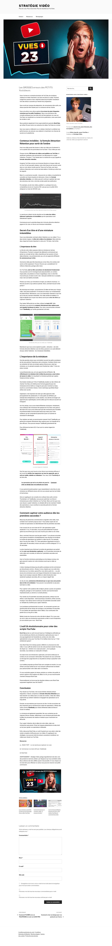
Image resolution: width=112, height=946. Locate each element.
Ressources (29, 16)
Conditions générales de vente (26, 932)
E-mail (21, 866)
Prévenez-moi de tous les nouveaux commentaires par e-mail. (37, 891)
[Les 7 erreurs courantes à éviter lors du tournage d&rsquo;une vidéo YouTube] (25, 803)
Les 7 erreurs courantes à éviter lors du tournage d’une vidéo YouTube (25, 811)
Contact (21, 16)
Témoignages (39, 16)
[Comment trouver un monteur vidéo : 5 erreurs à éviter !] (40, 803)
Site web (21, 875)
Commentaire (24, 835)
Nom (21, 858)
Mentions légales (35, 934)
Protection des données (31, 936)
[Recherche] (90, 88)
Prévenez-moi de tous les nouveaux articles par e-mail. (35, 897)
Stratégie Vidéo (34, 6)
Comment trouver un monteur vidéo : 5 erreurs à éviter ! (39, 811)
